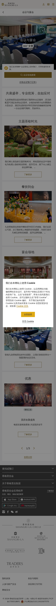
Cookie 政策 (22, 306)
